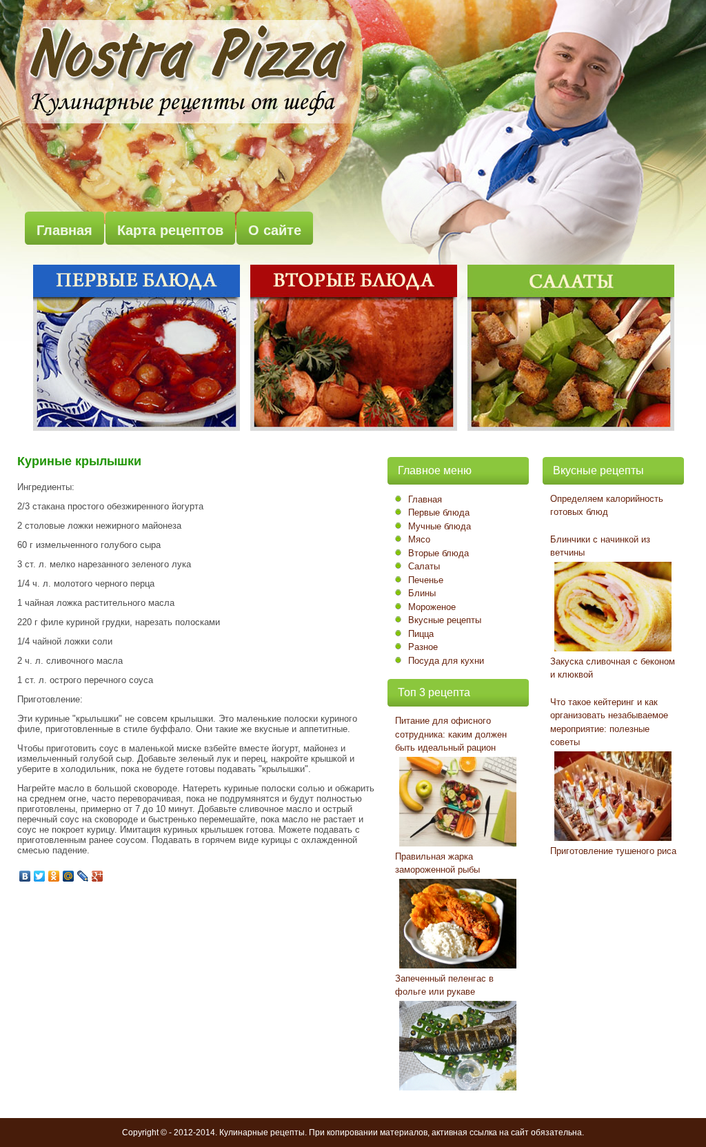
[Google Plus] (97, 876)
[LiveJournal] (83, 876)
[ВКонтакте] (25, 876)
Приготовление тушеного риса (613, 851)
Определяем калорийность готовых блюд (606, 506)
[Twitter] (39, 876)
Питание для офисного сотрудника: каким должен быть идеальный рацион (451, 734)
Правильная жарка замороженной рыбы (437, 863)
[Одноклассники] (54, 876)
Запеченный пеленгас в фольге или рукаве (444, 985)
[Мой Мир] (68, 876)
